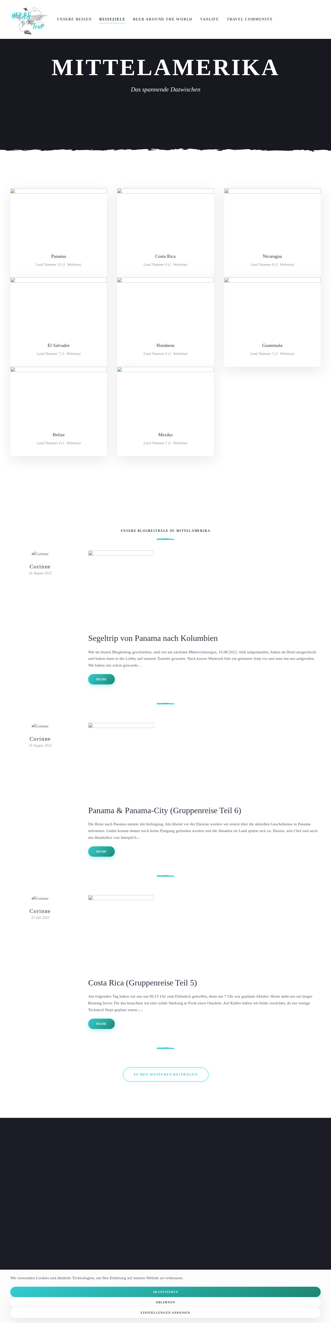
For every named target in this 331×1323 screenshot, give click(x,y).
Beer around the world (162, 19)
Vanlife (209, 19)
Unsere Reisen (74, 19)
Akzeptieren (165, 1291)
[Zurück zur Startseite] (29, 19)
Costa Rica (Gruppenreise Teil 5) (142, 982)
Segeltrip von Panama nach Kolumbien (153, 638)
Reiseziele (112, 19)
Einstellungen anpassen (165, 1312)
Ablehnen (165, 1302)
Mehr (101, 679)
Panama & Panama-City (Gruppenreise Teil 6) (164, 810)
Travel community (250, 19)
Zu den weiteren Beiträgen (165, 1074)
